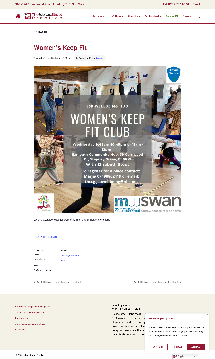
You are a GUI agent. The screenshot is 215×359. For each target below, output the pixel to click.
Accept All (196, 347)
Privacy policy (21, 318)
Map (81, 4)
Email (196, 4)
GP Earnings (21, 329)
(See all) (99, 58)
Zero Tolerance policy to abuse (30, 324)
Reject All (177, 347)
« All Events (40, 31)
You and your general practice (29, 312)
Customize (158, 347)
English (181, 356)
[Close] (207, 314)
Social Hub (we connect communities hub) (59, 282)
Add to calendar (49, 236)
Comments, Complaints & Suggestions (33, 306)
